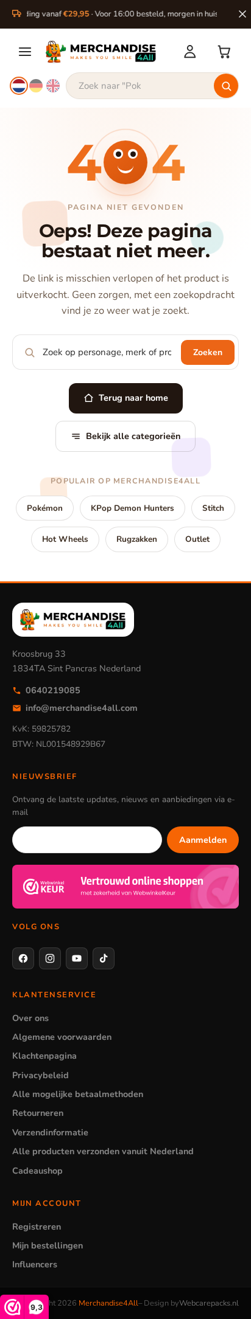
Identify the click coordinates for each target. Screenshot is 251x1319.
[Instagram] (50, 958)
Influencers (34, 1264)
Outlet (197, 539)
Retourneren (37, 1113)
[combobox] (152, 85)
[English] (53, 85)
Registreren (36, 1226)
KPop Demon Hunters (132, 508)
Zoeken (207, 352)
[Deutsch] (36, 85)
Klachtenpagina (44, 1056)
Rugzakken (136, 539)
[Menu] (25, 51)
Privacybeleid (40, 1075)
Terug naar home (133, 398)
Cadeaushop (37, 1171)
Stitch (213, 508)
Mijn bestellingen (47, 1245)
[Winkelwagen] (224, 51)
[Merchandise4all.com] (106, 52)
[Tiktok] (104, 958)
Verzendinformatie (50, 1132)
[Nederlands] (19, 85)
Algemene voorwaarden (61, 1037)
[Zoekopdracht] (226, 86)
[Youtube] (77, 958)
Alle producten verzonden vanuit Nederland (103, 1151)
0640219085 (53, 690)
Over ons (30, 1018)
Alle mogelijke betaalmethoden (77, 1094)
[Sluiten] (242, 14)
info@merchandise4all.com (82, 708)
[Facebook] (23, 958)
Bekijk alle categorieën (133, 436)
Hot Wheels (65, 539)
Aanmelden (203, 840)
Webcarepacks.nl (209, 1303)
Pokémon (45, 508)
